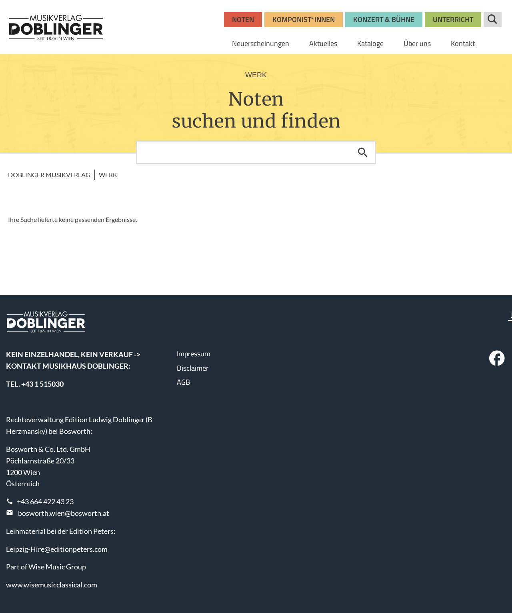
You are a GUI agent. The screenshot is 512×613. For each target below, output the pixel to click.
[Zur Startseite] (56, 27)
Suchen (363, 152)
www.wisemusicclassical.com (51, 584)
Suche (493, 19)
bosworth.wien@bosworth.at (63, 513)
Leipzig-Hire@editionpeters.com (57, 549)
